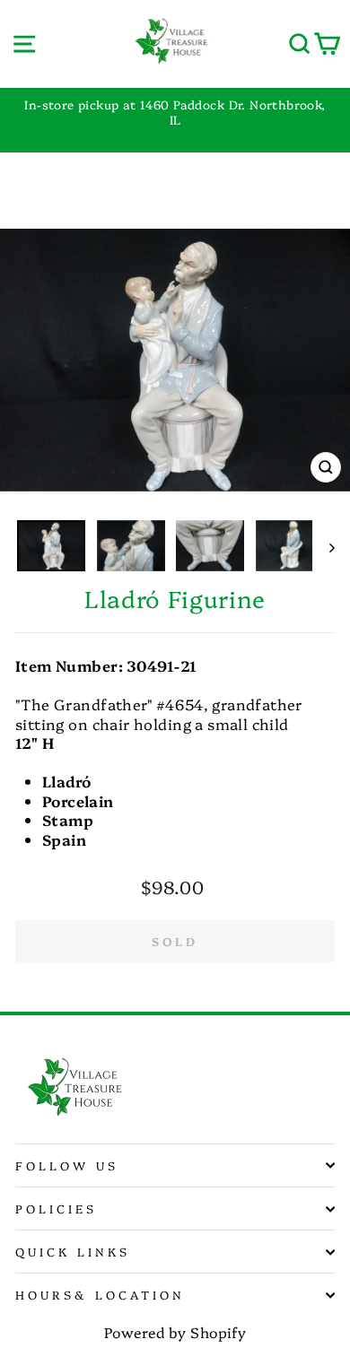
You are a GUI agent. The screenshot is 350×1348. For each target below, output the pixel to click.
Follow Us (66, 1165)
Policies (56, 1208)
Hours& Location (100, 1294)
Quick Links (72, 1251)
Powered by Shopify (175, 1332)
